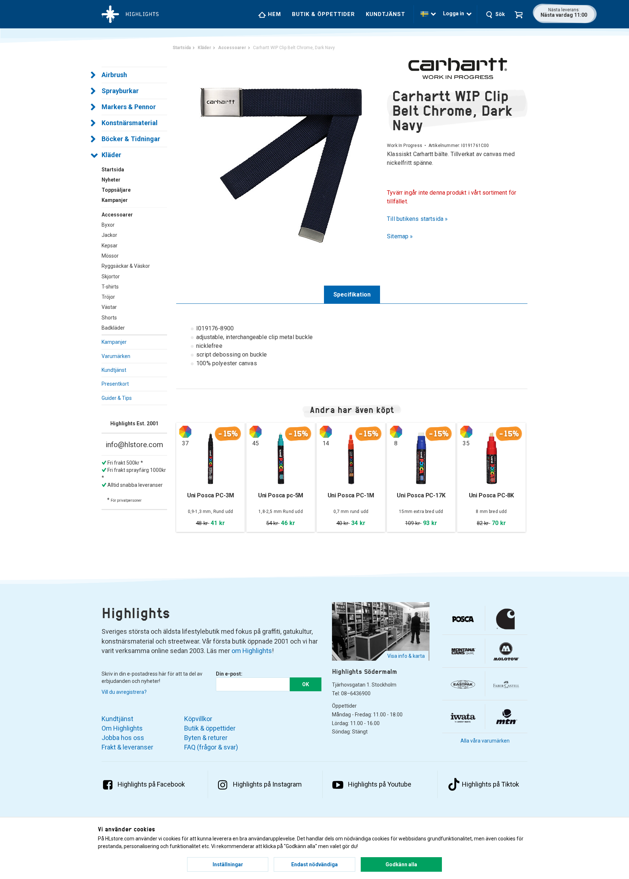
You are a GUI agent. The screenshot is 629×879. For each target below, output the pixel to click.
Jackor (109, 235)
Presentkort (115, 384)
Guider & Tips (117, 398)
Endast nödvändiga (314, 864)
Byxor (108, 225)
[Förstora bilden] (281, 159)
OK (305, 684)
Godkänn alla (401, 864)
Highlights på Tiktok (490, 784)
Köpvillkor (198, 719)
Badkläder (113, 328)
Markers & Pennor (129, 107)
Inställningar (228, 864)
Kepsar (110, 245)
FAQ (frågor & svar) (211, 747)
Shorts (109, 318)
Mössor (110, 256)
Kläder (111, 155)
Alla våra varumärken (485, 741)
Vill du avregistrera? (124, 692)
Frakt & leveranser (127, 747)
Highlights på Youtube (379, 784)
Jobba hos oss (123, 737)
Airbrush (114, 75)
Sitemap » (400, 236)
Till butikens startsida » (417, 218)
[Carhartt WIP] (457, 68)
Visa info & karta (406, 656)
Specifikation (352, 294)
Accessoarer (117, 215)
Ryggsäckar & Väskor (126, 266)
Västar (109, 307)
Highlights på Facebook (151, 784)
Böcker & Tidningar (131, 139)
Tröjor (108, 297)
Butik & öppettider (323, 14)
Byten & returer (206, 737)
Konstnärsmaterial (130, 123)
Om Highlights (122, 728)
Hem (273, 14)
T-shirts (110, 287)
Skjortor (111, 276)
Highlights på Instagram (267, 784)
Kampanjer (114, 342)
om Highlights (252, 651)
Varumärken (116, 356)
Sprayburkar (120, 91)
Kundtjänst (385, 14)
